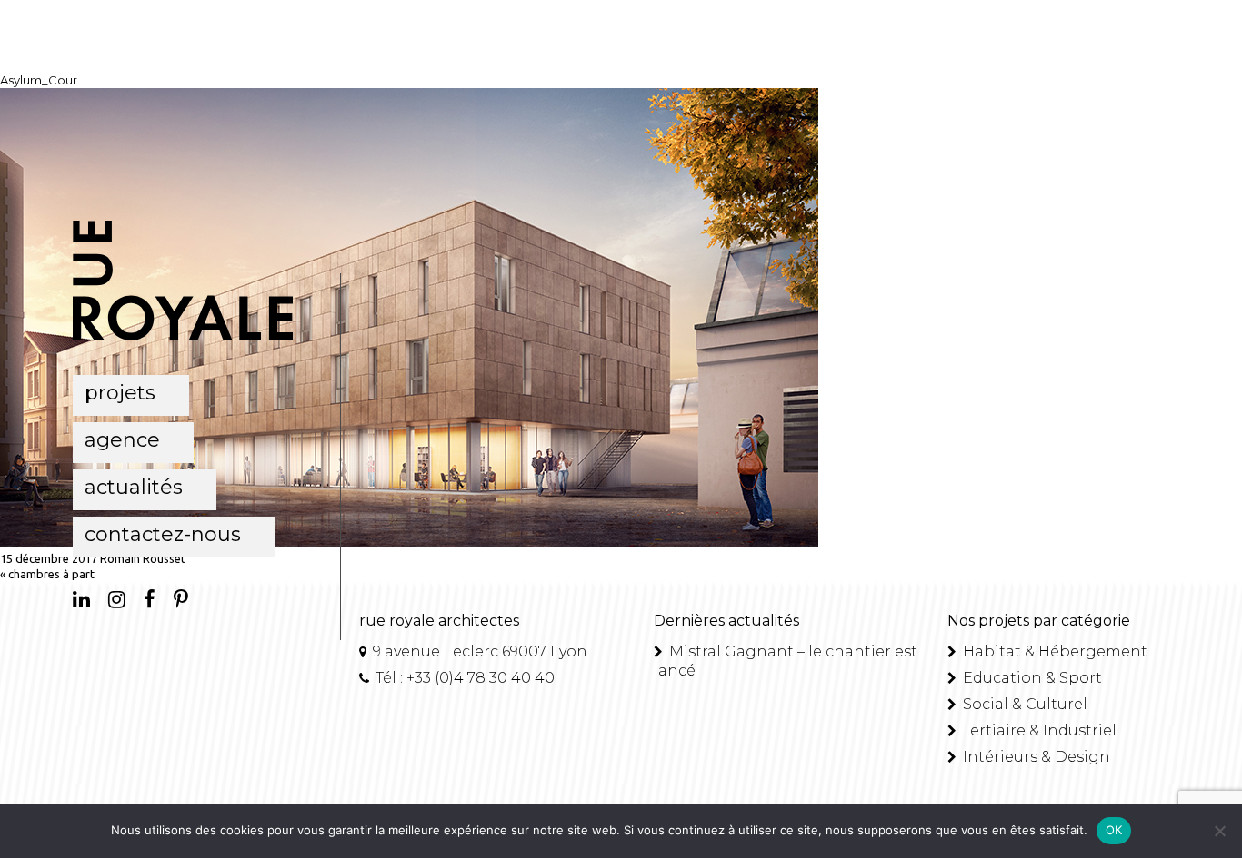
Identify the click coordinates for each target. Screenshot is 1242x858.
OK (1114, 830)
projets (120, 392)
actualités (134, 487)
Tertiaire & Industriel (1038, 730)
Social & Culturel (1023, 704)
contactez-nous (163, 534)
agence (122, 440)
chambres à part (51, 573)
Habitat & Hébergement (1053, 651)
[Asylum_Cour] (409, 543)
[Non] (1219, 831)
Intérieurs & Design (1034, 756)
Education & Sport (1030, 677)
